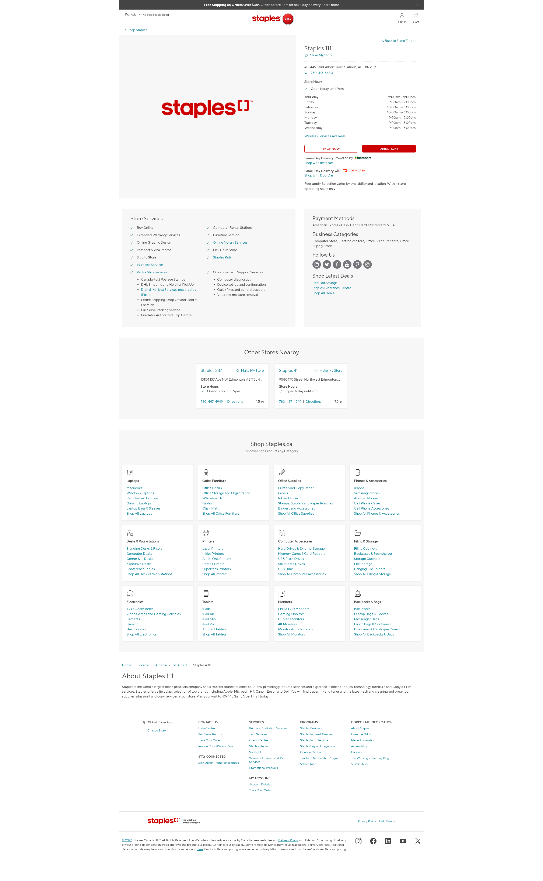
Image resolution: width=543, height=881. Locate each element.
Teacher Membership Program (320, 758)
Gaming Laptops (139, 503)
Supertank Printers (216, 569)
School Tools (308, 764)
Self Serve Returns (210, 734)
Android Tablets (214, 629)
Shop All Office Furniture (220, 513)
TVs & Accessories (139, 609)
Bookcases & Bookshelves (373, 554)
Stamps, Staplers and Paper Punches (305, 503)
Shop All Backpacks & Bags (374, 634)
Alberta (161, 665)
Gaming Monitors (291, 614)
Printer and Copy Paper (296, 488)
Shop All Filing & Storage (372, 574)
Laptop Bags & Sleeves (143, 508)
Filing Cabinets (365, 548)
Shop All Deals (323, 293)
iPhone (359, 488)
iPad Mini (209, 619)
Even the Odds (361, 734)
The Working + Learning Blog (370, 758)
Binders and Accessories (296, 508)
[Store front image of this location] (207, 109)
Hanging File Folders (369, 569)
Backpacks (362, 609)
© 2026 (127, 840)
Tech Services (258, 734)
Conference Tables (140, 569)
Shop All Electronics (141, 634)
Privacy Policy (367, 821)
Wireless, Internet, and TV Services (266, 760)
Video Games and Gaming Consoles (153, 614)
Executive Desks (138, 564)
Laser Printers (212, 548)
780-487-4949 (290, 402)
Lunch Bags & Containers (373, 624)
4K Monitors (287, 624)
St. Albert (180, 665)
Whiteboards (212, 498)
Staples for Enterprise (314, 740)
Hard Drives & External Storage (301, 548)
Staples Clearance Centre (331, 288)
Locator (143, 665)
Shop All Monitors (291, 634)
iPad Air (208, 614)
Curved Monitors (291, 619)
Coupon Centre (310, 752)
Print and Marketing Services (268, 728)
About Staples (360, 728)
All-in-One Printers (216, 559)
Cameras (133, 619)
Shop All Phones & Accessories (377, 513)
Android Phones (366, 498)
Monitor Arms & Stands (295, 629)
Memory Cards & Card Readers (301, 554)
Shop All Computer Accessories (302, 574)
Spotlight (255, 752)
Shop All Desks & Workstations (149, 574)
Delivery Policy (288, 840)
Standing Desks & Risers (144, 548)
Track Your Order (209, 740)
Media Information (363, 740)
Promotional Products (263, 767)
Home (126, 665)
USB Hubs (286, 569)
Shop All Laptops (139, 513)
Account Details (259, 784)
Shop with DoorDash (319, 175)
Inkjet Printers (213, 554)
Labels (283, 493)
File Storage (363, 564)
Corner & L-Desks (139, 559)
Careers (356, 752)
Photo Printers (213, 564)
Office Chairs (212, 488)
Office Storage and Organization (226, 493)
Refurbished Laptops (142, 498)
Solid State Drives (291, 564)
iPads (206, 609)
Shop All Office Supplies (296, 513)
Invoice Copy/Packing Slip (215, 746)
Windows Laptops (140, 493)
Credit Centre (258, 740)
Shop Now (331, 148)
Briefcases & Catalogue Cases (376, 629)
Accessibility (359, 746)
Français (130, 14)
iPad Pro (208, 624)
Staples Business (311, 728)
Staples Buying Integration (317, 746)
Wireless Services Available (325, 136)
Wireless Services (150, 265)
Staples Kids (222, 257)
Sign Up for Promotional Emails (218, 762)
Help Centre (206, 728)
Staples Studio (258, 746)
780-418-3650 (322, 73)
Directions (389, 148)
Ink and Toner (288, 498)
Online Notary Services (230, 242)
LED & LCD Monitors (293, 609)
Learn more (330, 5)
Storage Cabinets (367, 559)
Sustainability (359, 764)
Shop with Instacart (318, 163)
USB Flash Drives (291, 559)
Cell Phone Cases (367, 503)
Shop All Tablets (214, 634)
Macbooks (134, 488)
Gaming (132, 624)
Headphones (136, 629)
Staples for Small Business (317, 734)
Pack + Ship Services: (152, 272)
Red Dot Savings (324, 283)
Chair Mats (210, 508)
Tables (207, 503)
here (200, 849)
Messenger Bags (366, 619)
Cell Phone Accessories (371, 508)
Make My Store (321, 55)
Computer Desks (139, 554)
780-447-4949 (212, 402)
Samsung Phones (367, 493)
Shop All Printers (215, 574)
